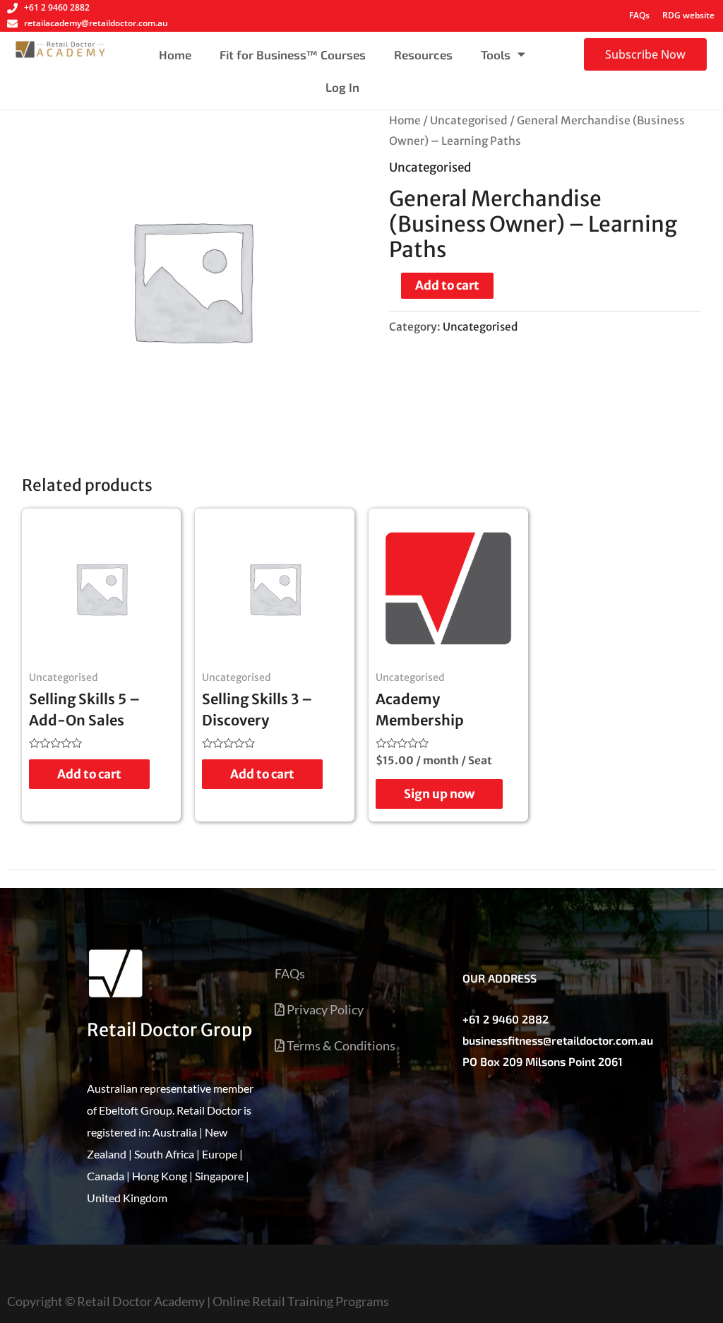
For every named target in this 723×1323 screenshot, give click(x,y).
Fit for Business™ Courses (293, 54)
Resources (423, 54)
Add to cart (447, 285)
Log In (342, 87)
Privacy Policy (324, 1009)
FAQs (639, 15)
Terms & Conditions (340, 1045)
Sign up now (439, 794)
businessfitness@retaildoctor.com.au (557, 1040)
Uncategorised (469, 120)
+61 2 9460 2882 (505, 1019)
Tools (495, 54)
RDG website (688, 15)
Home (175, 54)
